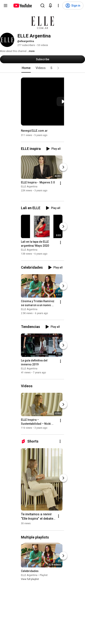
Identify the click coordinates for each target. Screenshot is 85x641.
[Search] (42, 5)
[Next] (63, 167)
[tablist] (42, 68)
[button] (58, 68)
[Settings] (58, 5)
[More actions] (60, 183)
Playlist (44, 575)
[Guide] (5, 5)
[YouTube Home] (22, 5)
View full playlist (30, 579)
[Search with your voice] (50, 6)
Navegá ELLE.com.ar (34, 130)
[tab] (26, 68)
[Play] (63, 101)
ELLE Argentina (29, 186)
